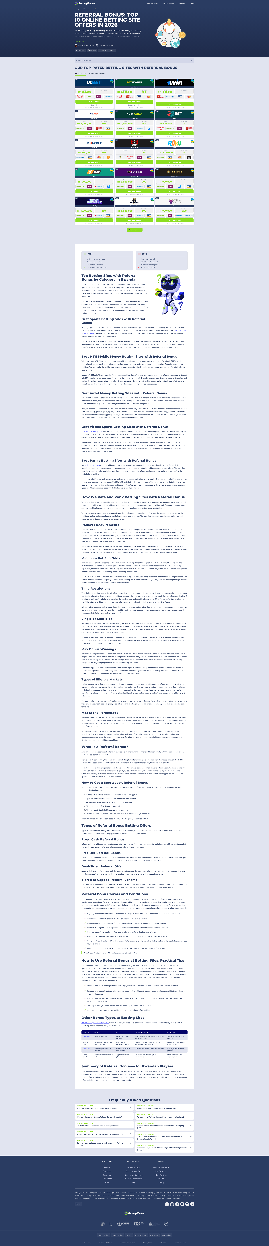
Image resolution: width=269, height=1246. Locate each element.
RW (77, 1204)
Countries (107, 1175)
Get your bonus (94, 101)
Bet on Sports (168, 3)
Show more (133, 230)
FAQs (133, 1182)
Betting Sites (152, 3)
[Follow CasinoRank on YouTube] (182, 1204)
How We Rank (161, 1175)
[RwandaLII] (111, 1224)
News (192, 3)
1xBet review (94, 105)
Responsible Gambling (134, 1175)
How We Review (161, 1171)
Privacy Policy (147, 1243)
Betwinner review (134, 105)
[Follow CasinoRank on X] (177, 1204)
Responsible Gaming (127, 1243)
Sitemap (161, 1182)
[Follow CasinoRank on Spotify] (187, 1204)
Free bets (86, 1036)
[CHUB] (123, 1224)
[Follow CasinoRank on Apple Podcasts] (192, 1204)
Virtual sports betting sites (92, 431)
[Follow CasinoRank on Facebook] (167, 1204)
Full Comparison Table (97, 73)
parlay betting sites (92, 465)
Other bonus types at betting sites (95, 1023)
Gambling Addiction (106, 1243)
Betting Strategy (133, 1167)
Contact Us (161, 1179)
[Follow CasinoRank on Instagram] (172, 1204)
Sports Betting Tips (133, 1171)
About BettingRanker (161, 1167)
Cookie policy (86, 1243)
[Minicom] (103, 1224)
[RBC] (139, 1224)
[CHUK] (154, 1224)
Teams (107, 1182)
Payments (107, 1171)
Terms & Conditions (180, 1243)
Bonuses (107, 1167)
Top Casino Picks (80, 73)
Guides (182, 3)
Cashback (86, 1048)
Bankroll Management (133, 1179)
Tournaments (107, 1179)
